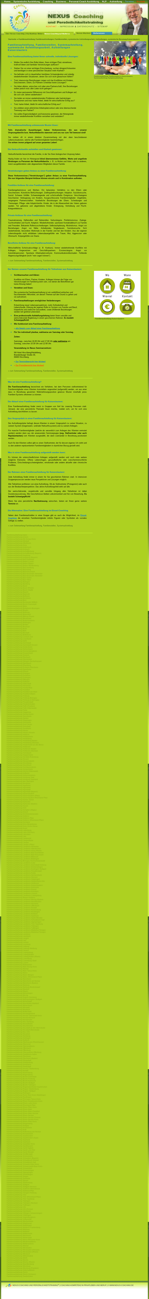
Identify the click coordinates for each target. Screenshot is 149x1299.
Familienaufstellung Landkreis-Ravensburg (24, 910)
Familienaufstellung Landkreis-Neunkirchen (24, 902)
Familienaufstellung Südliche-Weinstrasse (23, 1189)
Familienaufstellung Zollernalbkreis (20, 1270)
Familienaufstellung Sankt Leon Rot (21, 1150)
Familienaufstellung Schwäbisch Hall (21, 1162)
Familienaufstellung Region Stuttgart (21, 1091)
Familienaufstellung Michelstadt (19, 1001)
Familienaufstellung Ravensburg (19, 1073)
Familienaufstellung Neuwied (18, 1034)
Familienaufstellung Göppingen (19, 720)
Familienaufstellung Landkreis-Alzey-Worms (24, 851)
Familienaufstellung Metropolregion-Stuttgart (24, 999)
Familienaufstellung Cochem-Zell (20, 637)
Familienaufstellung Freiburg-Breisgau (22, 698)
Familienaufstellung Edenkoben (19, 659)
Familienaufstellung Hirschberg (19, 763)
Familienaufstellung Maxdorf (18, 989)
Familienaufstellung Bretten (17, 625)
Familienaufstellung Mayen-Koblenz (21, 897)
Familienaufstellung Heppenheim (20, 755)
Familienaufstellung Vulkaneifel (19, 1219)
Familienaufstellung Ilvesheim (18, 783)
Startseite (12, 39)
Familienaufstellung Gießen (18, 718)
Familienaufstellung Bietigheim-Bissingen (23, 608)
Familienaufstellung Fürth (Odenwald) (22, 708)
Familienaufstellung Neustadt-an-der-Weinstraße (26, 1028)
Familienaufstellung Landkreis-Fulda (21, 873)
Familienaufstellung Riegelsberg (19, 1124)
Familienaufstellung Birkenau (18, 612)
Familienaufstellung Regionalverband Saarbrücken (27, 1087)
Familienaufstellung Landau (18, 843)
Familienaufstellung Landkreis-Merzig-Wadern (25, 900)
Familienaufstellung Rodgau (18, 1126)
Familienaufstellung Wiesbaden (19, 1248)
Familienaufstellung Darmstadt (19, 643)
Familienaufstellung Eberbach (18, 657)
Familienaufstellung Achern (17, 537)
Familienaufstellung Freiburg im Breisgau (23, 700)
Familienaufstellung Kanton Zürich (20, 800)
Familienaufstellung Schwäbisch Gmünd (23, 1160)
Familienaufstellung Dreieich (18, 655)
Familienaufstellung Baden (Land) (20, 561)
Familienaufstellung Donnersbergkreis (22, 651)
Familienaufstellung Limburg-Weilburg (22, 948)
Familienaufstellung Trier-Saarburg (20, 1199)
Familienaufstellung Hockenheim (20, 769)
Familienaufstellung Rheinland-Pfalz (21, 1105)
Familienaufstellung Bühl (16, 631)
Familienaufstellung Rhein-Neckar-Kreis (22, 1119)
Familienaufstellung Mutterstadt (19, 1012)
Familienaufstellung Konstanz (18, 822)
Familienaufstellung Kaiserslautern (20, 794)
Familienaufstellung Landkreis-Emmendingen (25, 867)
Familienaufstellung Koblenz (18, 816)
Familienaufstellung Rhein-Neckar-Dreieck (23, 1117)
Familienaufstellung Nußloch (18, 1040)
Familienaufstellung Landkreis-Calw (21, 863)
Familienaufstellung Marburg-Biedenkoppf (23, 987)
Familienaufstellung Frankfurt (18, 690)
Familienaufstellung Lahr (16, 836)
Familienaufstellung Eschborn (18, 676)
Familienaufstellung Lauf (16, 940)
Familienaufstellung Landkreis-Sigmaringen (24, 922)
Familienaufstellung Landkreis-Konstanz (23, 891)
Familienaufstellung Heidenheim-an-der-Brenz (25, 745)
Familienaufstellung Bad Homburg (20, 568)
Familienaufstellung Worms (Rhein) (21, 1262)
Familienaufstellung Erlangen (18, 673)
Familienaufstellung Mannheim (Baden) (22, 983)
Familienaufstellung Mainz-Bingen (20, 975)
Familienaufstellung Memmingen (20, 993)
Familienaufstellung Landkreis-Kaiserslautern (25, 885)
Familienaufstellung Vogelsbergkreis (21, 1217)
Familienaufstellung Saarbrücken (20, 1136)
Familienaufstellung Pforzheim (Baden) (22, 1058)
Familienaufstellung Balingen (18, 582)
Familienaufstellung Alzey (17, 545)
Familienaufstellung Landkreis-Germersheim (24, 875)
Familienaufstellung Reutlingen (19, 1097)
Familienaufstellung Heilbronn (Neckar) (22, 751)
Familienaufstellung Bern (16, 600)
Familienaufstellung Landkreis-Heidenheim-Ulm (26, 881)
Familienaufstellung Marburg (18, 985)
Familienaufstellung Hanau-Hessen (21, 733)
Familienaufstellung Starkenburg (19, 1183)
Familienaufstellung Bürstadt (18, 633)
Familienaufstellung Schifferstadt (19, 1154)
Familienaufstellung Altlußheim (19, 543)
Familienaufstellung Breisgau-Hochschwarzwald (26, 861)
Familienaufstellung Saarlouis (18, 1142)
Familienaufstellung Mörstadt (18, 1007)
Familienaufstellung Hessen (18, 759)
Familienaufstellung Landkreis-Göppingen (23, 879)
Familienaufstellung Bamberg (18, 584)
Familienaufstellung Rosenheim (19, 1128)
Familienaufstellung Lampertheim (20, 840)
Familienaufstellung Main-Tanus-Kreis (22, 971)
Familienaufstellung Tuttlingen (19, 1205)
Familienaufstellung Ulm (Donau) (20, 1209)
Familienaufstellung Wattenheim (19, 1234)
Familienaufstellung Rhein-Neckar (20, 1115)
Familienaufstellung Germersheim (20, 714)
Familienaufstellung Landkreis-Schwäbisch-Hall (26, 920)
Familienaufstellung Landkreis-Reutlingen (23, 912)
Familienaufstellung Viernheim (19, 1211)
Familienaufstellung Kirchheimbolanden (22, 814)
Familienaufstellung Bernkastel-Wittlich (22, 602)
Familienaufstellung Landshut (18, 934)
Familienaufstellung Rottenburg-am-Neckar (24, 1132)
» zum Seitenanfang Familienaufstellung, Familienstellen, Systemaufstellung (40, 261)
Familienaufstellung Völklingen (19, 1215)
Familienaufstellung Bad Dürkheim (20, 559)
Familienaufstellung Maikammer (19, 965)
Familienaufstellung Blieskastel (19, 618)
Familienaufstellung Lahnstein (19, 834)
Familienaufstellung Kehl (16, 808)
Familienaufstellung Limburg (18, 946)
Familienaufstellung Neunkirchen (20, 1026)
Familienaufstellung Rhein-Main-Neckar (22, 1113)
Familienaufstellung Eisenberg (19, 665)
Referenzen (99, 33)
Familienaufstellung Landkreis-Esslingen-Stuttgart (26, 869)
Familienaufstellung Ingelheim (19, 785)
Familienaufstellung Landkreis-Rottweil (22, 914)
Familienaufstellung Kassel (17, 806)
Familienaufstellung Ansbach (18, 549)
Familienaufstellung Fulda (17, 710)
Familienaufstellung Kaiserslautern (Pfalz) (23, 796)
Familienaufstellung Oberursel (19, 1044)
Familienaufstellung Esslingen (19, 678)
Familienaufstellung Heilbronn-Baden (21, 749)
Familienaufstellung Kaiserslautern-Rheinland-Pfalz (27, 798)
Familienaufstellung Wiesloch (18, 1254)
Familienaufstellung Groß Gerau (19, 724)
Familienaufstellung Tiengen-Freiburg (22, 1193)
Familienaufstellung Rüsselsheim (20, 1134)
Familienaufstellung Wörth (17, 1258)
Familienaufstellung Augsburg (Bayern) (22, 557)
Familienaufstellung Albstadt (18, 541)
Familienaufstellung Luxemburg (19, 959)
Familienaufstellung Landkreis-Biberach (22, 857)
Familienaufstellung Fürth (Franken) (21, 706)
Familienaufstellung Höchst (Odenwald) (22, 771)
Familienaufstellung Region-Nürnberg (22, 997)
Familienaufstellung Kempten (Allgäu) (22, 810)
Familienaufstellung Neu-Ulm (18, 1032)
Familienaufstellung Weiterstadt (19, 1238)
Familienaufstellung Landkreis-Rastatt (22, 908)
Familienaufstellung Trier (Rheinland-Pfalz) (24, 1197)
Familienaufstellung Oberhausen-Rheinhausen (25, 1042)
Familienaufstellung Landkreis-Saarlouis (23, 916)
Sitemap (102, 26)
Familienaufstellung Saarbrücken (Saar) (22, 1138)
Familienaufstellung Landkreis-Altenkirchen (24, 849)
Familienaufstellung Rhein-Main (19, 1109)
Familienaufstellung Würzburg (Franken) (23, 1268)
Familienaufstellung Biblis (17, 606)
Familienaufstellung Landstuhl (19, 936)
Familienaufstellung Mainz (17, 973)
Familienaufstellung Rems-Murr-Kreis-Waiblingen (26, 1095)
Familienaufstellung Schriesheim (20, 1156)
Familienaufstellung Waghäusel (19, 1223)
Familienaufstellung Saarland (18, 1140)
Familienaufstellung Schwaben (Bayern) (22, 1158)
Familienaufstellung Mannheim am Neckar (23, 981)
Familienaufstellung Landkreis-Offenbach (23, 906)
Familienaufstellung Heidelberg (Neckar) (23, 743)
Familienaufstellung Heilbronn (19, 747)
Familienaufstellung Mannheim (19, 979)
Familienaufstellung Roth (16, 1130)
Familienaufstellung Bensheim (19, 598)
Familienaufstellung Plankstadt (19, 1067)
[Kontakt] (117, 317)
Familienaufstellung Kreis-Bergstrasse (22, 824)
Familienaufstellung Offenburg (19, 1050)
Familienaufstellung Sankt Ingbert (20, 1148)
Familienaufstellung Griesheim (19, 722)
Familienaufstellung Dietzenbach (20, 649)
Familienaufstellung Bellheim (18, 596)
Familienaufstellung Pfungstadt (19, 1060)
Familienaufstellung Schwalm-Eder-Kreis (23, 1164)
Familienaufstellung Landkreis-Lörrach (22, 893)
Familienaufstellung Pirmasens (19, 1064)
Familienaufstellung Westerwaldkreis (21, 1242)
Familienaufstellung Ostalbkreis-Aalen (22, 1054)
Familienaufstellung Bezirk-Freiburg (21, 1079)
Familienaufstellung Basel (17, 586)
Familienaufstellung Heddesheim (20, 737)
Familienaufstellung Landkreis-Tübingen (23, 926)
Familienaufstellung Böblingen (19, 623)
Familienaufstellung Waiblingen (19, 1225)
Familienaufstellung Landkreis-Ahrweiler (23, 847)
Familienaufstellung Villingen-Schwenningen (24, 1213)
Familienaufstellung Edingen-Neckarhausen (24, 661)
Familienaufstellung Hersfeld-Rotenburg (22, 757)
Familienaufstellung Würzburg (18, 1266)
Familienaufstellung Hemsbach (19, 753)
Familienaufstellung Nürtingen (19, 1038)
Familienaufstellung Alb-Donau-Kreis (21, 539)
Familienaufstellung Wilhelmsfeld (20, 1256)
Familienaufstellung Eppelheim (19, 669)
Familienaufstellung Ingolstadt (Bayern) (22, 792)
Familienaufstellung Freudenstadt (20, 702)
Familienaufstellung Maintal (18, 969)
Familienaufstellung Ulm (16, 1207)
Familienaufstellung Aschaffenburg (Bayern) (24, 553)
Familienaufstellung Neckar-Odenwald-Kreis (24, 1016)
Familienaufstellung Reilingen (18, 1093)
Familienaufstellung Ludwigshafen (20, 955)
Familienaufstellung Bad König (19, 570)
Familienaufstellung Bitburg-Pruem (20, 616)
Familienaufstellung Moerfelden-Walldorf (23, 1003)
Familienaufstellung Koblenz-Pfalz (20, 818)
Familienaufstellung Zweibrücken (20, 1276)
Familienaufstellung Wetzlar (18, 1246)
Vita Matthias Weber (34, 34)
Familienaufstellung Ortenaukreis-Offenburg (24, 1052)
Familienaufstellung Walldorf (18, 1231)
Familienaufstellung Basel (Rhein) (20, 588)
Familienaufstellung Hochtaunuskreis (21, 767)
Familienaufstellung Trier (16, 1195)
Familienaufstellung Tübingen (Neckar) (22, 1203)
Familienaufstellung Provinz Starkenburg (23, 1069)
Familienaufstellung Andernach (19, 547)
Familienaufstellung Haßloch (18, 735)
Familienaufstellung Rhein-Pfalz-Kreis (22, 1107)
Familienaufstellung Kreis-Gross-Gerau (22, 826)
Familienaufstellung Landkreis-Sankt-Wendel (24, 918)
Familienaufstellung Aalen (17, 535)
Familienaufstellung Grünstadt (18, 726)
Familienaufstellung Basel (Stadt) (20, 590)
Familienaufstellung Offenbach (19, 1048)
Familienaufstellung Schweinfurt (19, 1168)
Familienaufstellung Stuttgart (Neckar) (22, 1187)
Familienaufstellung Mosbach (18, 1010)
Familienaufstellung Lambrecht (19, 838)
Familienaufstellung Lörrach (18, 950)
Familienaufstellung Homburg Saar (20, 777)
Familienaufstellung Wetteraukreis (20, 1244)
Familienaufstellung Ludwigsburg (20, 952)
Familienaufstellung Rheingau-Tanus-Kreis (24, 1099)
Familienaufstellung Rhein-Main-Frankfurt (23, 1111)
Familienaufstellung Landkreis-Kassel (22, 889)
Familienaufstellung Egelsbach (19, 663)
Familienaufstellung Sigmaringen (20, 1172)
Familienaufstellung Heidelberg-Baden (22, 741)
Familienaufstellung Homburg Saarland (22, 779)
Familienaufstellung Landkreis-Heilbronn (23, 883)
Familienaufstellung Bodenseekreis (21, 621)
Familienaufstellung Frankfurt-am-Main (22, 692)
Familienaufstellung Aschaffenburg (20, 551)
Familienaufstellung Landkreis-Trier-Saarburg (25, 924)
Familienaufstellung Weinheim (19, 1236)
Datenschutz (85, 26)
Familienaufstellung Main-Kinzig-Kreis (22, 967)
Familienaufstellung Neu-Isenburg (20, 1022)
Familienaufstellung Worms (17, 1260)
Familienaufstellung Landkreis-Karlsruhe (23, 887)
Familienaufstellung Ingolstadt (18, 788)
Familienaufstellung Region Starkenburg (23, 1089)
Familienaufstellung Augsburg (18, 555)
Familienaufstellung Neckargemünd (21, 1014)
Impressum (67, 26)
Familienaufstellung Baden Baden (20, 564)
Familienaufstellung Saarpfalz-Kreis (21, 1144)
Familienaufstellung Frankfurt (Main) (21, 694)
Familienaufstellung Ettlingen (18, 680)
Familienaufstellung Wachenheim (20, 1221)
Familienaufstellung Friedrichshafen (21, 704)
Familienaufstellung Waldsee (18, 1229)
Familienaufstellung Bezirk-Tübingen (21, 1085)
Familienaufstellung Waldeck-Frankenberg (23, 1227)
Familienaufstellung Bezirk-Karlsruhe (21, 1081)
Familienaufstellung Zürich (17, 1272)
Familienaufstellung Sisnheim (18, 1179)
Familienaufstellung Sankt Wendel (20, 1152)
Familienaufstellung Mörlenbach (19, 1005)
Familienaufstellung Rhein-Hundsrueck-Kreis (24, 1101)
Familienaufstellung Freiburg (18, 696)
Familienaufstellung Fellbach (18, 682)
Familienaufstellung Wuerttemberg (20, 1264)
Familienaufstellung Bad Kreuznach (21, 572)
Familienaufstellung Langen (18, 938)
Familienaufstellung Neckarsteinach (21, 1018)
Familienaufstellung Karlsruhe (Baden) (22, 804)
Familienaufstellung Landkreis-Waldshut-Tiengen (26, 930)
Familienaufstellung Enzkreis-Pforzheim (22, 667)
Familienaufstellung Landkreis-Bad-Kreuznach (25, 855)
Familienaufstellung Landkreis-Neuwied (22, 904)
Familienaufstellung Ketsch (17, 812)
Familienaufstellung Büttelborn (19, 635)
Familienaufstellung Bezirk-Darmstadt (21, 604)
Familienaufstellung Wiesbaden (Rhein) (22, 1252)
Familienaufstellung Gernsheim (19, 716)
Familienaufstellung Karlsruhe (18, 802)
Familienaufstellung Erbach (17, 671)
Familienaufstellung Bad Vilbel (19, 580)
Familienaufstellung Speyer (17, 1181)
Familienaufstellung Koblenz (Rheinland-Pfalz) (25, 820)
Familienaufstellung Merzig (17, 995)
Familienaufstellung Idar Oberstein (20, 781)
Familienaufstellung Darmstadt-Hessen (22, 645)
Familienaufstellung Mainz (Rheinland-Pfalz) (24, 977)
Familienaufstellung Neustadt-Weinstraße (23, 1030)
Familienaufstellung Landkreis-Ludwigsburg (24, 895)
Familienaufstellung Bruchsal (18, 627)
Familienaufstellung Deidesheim (19, 647)
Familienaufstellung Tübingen (18, 1201)
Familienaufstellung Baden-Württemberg (23, 566)
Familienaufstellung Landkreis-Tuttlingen (23, 928)
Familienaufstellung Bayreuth (18, 594)
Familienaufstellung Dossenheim (20, 653)
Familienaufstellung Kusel (17, 828)
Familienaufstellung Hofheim (18, 773)
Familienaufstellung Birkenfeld (19, 614)
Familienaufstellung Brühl (17, 629)
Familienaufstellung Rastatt (17, 1071)
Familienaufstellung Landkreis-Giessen (22, 877)
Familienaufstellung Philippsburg (20, 1062)
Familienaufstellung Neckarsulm (19, 1020)
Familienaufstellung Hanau (17, 731)
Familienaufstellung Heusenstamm (20, 761)
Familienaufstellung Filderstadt (19, 684)
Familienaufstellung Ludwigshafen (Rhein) (23, 957)
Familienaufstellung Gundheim (19, 728)
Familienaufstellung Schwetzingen (20, 1170)
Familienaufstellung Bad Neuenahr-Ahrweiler (24, 574)
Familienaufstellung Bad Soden (19, 578)
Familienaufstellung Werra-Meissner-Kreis (23, 1240)
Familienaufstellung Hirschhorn (19, 765)
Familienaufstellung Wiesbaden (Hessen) (23, 1250)
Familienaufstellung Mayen (17, 991)
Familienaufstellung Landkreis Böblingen (23, 859)
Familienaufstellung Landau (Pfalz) (20, 845)
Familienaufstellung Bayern (17, 592)
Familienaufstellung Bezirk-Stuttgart (21, 1083)
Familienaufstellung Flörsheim (19, 686)
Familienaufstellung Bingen (17, 610)
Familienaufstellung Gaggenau (19, 712)
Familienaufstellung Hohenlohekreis (21, 775)
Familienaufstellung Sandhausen (20, 1146)
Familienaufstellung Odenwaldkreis (21, 1046)
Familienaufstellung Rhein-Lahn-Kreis (22, 1103)
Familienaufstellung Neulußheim (19, 1024)
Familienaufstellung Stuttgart (18, 1185)
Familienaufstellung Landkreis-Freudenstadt (24, 871)
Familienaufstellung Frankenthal (19, 688)
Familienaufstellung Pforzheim (19, 1056)
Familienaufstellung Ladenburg (19, 830)
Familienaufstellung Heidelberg (19, 739)
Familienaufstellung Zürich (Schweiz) (21, 1274)
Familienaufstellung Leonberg (18, 944)
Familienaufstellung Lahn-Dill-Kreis (21, 832)
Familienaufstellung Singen (17, 1177)
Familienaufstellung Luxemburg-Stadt (21, 961)
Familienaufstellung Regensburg (20, 1075)
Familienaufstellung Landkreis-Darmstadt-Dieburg (26, 865)
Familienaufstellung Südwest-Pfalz (20, 1191)
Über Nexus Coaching (15, 34)
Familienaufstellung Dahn (17, 641)
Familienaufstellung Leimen (18, 942)
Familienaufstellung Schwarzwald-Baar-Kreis (24, 1166)
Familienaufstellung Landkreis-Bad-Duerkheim (25, 853)
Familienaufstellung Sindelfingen (20, 1174)
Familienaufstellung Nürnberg (18, 1036)
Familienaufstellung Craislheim (19, 639)
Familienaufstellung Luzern (17, 963)
